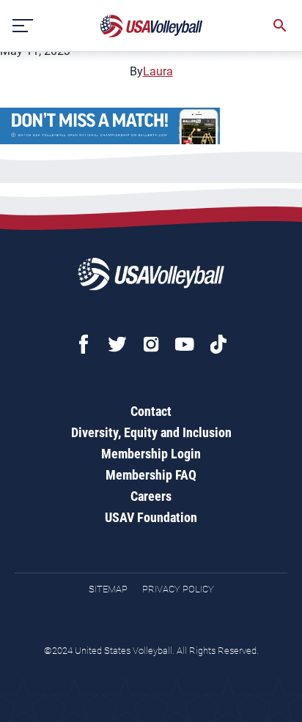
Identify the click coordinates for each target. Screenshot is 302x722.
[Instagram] (151, 344)
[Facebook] (83, 344)
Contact (151, 411)
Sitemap (108, 589)
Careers (151, 496)
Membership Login (151, 453)
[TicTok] (218, 344)
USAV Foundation (151, 517)
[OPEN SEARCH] (280, 25)
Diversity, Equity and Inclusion (151, 432)
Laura (158, 71)
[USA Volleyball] (151, 26)
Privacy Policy (178, 589)
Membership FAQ (151, 475)
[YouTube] (185, 344)
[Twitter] (117, 344)
